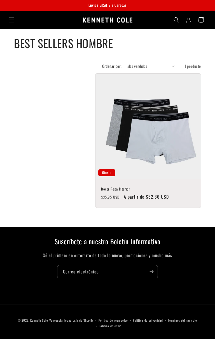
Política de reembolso (113, 320)
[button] (12, 20)
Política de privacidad (148, 320)
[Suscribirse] (151, 271)
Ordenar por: (112, 66)
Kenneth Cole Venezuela (46, 320)
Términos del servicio (182, 320)
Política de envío (110, 326)
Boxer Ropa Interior (115, 189)
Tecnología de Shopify (79, 320)
